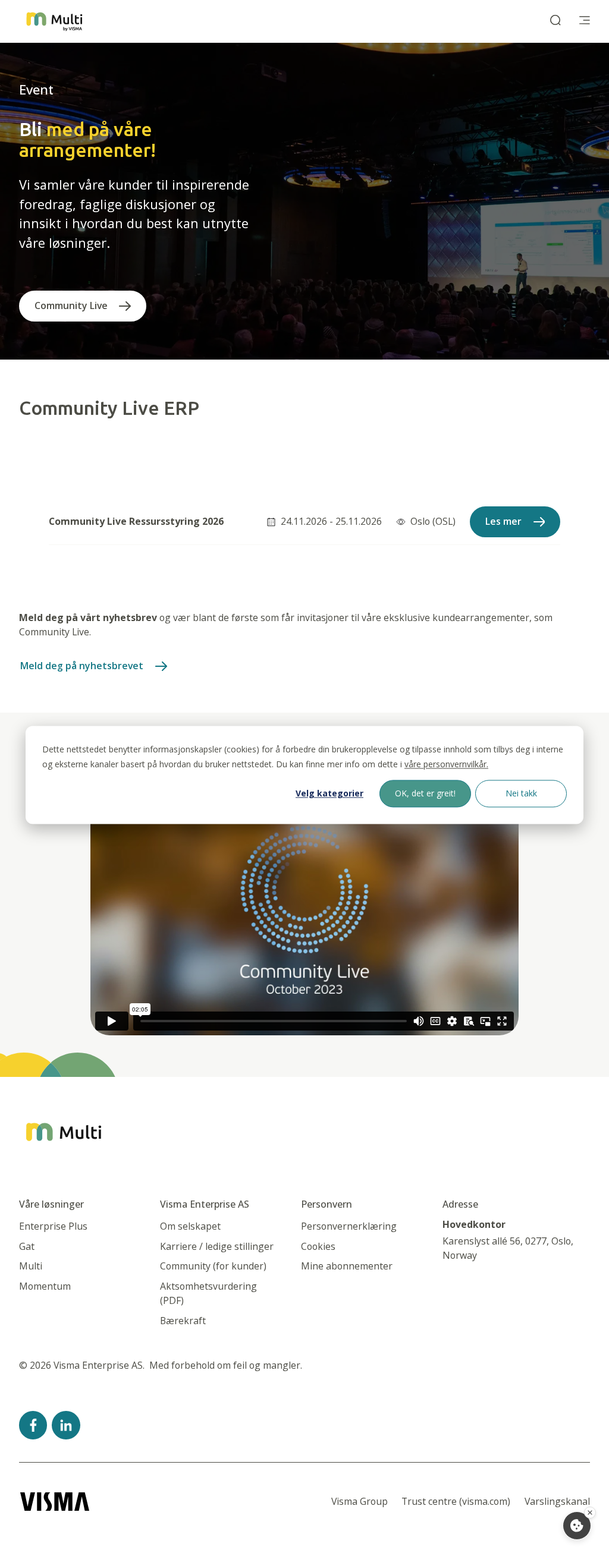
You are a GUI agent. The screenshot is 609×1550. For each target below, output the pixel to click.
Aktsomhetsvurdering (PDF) (208, 1293)
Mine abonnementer (347, 1265)
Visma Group (359, 1501)
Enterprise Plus (53, 1226)
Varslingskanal (557, 1501)
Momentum (45, 1286)
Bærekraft (183, 1320)
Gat (26, 1246)
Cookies (318, 1246)
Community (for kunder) (213, 1265)
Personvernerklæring (349, 1226)
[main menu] (584, 21)
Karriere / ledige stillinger (217, 1246)
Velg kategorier (329, 793)
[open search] (555, 21)
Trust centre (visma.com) (455, 1501)
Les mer (503, 521)
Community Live (71, 305)
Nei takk (521, 793)
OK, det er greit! (425, 793)
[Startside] (54, 21)
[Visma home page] (54, 1502)
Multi (30, 1265)
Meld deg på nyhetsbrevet (81, 665)
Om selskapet (190, 1226)
